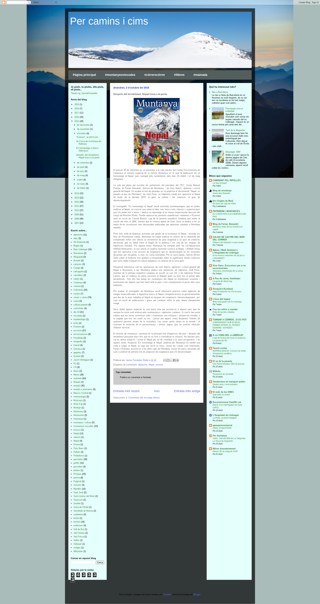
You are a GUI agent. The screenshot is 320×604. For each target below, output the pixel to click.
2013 (77, 197)
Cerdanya (78, 282)
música (77, 430)
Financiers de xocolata (223, 374)
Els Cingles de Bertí (223, 201)
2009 (77, 214)
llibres (76, 374)
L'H (75, 367)
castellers (78, 275)
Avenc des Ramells (221, 193)
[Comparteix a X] (171, 360)
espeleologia (80, 319)
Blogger (196, 594)
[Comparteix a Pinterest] (177, 360)
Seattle (77, 503)
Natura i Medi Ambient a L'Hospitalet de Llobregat (225, 251)
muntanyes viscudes (84, 426)
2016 (77, 117)
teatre (76, 518)
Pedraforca (79, 455)
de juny (81, 171)
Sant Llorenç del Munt (84, 496)
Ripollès (77, 489)
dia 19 (76, 312)
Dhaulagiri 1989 (233, 152)
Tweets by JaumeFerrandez (84, 93)
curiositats (79, 308)
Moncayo (78, 400)
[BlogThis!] (168, 360)
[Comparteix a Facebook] (174, 360)
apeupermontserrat (222, 425)
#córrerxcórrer (154, 74)
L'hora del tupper (221, 299)
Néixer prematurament (224, 448)
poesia (77, 477)
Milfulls (216, 371)
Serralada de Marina (83, 511)
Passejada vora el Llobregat (234, 109)
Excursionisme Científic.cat (227, 402)
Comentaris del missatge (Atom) (144, 397)
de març (81, 184)
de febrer (81, 188)
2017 (77, 112)
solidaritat (78, 514)
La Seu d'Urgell (220, 183)
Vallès (76, 540)
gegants (77, 352)
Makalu (77, 382)
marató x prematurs (83, 389)
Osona (77, 444)
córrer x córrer (80, 297)
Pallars (77, 452)
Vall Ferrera (79, 533)
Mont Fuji (78, 404)
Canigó (77, 268)
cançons (78, 264)
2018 (77, 108)
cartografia (79, 271)
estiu (76, 323)
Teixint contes (220, 348)
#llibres (179, 74)
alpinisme (142, 364)
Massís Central (81, 393)
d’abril (80, 179)
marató (77, 385)
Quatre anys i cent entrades (225, 384)
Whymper (78, 551)
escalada (78, 315)
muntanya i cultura (82, 422)
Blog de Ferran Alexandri (225, 224)
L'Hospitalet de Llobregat (225, 415)
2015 (77, 121)
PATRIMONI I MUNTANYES (226, 211)
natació (77, 437)
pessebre (78, 466)
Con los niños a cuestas (225, 309)
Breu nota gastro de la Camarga (227, 302)
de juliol (81, 167)
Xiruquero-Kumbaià (223, 289)
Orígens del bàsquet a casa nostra (228, 242)
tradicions (78, 525)
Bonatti (77, 260)
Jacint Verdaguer (82, 360)
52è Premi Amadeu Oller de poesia (228, 364)
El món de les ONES (223, 392)
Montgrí (77, 407)
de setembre (83, 162)
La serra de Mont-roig (222, 281)
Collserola (78, 290)
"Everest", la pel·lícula (87, 137)
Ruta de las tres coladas (223, 312)
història (77, 356)
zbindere (167, 594)
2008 (77, 218)
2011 (77, 206)
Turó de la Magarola (235, 130)
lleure (76, 371)
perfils (76, 463)
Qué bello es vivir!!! (221, 395)
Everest (77, 326)
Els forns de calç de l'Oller (224, 203)
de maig (81, 175)
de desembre (83, 125)
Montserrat (79, 415)
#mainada (200, 74)
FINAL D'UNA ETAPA (222, 428)
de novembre (83, 129)
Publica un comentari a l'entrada (135, 377)
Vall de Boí (79, 529)
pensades (78, 459)
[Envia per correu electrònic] (164, 360)
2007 (77, 223)
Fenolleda (78, 338)
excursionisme (81, 334)
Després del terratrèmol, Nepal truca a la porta (87, 156)
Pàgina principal (84, 74)
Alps (76, 238)
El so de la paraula (222, 361)
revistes (159, 364)
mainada (78, 378)
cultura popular (81, 304)
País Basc (79, 448)
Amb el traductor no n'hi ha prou (227, 291)
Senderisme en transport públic (229, 381)
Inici (157, 391)
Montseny (78, 411)
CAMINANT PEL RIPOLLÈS (227, 180)
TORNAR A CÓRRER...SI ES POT (230, 319)
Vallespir (78, 544)
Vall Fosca (79, 536)
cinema (77, 286)
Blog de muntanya (222, 190)
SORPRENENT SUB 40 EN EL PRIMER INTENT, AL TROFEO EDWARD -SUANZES (226, 325)
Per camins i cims (109, 21)
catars (77, 279)
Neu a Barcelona (220, 92)
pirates (77, 470)
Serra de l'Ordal (81, 507)
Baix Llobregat (80, 249)
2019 (77, 104)
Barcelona (78, 253)
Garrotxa (78, 349)
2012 (77, 202)
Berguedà (78, 257)
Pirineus (77, 474)
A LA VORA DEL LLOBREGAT (228, 335)
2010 (77, 210)
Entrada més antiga (187, 391)
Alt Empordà (80, 242)
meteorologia (80, 396)
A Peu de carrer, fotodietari (226, 278)
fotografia (78, 341)
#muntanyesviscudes (120, 74)
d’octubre (81, 133)
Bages (77, 245)
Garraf (77, 345)
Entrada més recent (126, 391)
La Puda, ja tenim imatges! (225, 418)
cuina (76, 301)
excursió (78, 330)
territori (77, 522)
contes (77, 293)
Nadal (76, 433)
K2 (75, 363)
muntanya (78, 419)
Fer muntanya (220, 435)
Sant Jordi (78, 492)
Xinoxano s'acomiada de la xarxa (228, 271)
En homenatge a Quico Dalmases (87, 149)
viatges (77, 547)
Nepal (151, 364)
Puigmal (77, 481)
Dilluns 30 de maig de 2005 (225, 451)
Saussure (78, 500)
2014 (77, 193)
